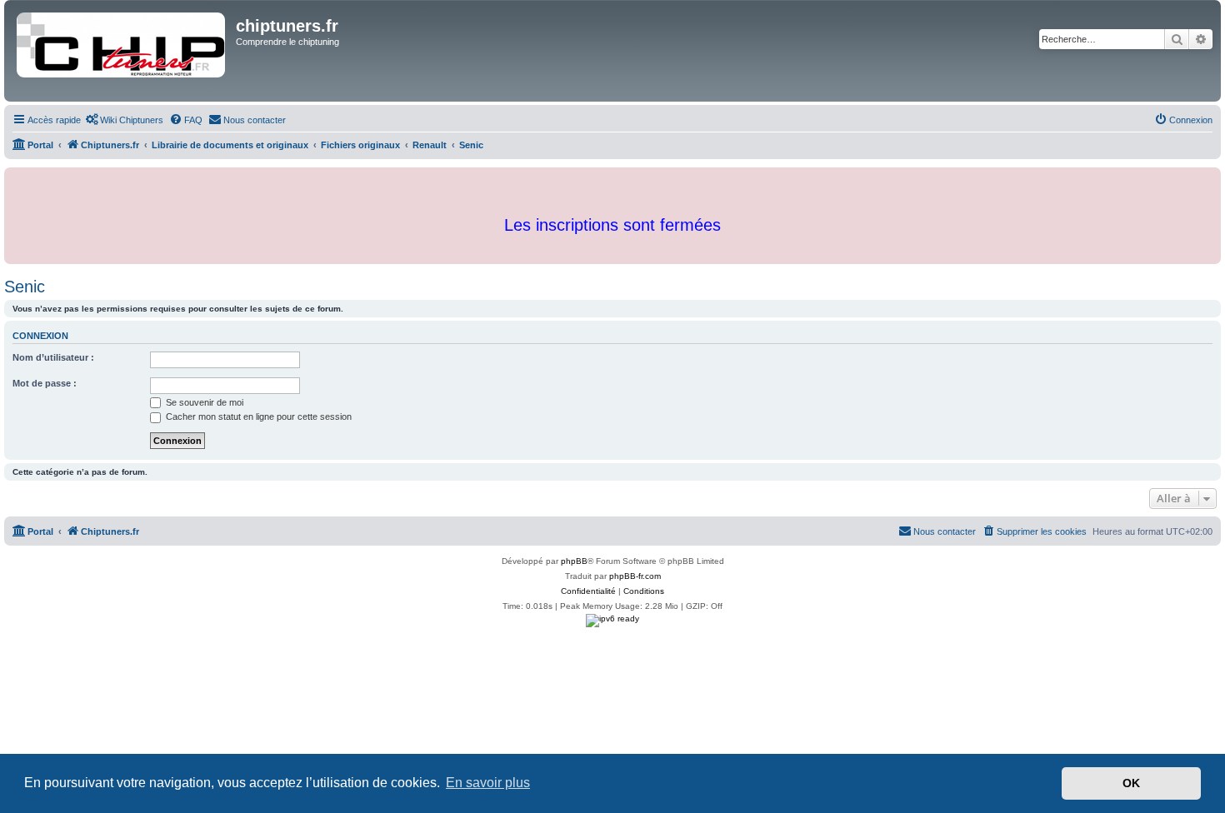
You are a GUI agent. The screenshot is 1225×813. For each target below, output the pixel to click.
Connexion (40, 336)
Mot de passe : (44, 383)
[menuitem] (124, 120)
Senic (24, 286)
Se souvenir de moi (203, 402)
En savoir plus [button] (488, 783)
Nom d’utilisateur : (53, 357)
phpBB (574, 561)
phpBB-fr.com (635, 576)
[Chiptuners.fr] (122, 50)
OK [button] (1131, 783)
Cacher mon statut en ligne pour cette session (257, 416)
